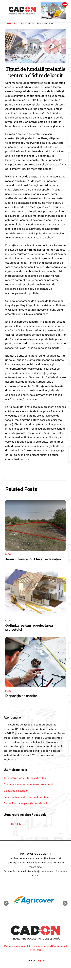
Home (12, 23)
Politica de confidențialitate (17, 946)
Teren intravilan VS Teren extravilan (33, 559)
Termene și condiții (42, 946)
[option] (37, 902)
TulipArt (40, 960)
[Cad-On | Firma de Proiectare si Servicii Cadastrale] (35, 17)
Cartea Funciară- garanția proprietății (25, 803)
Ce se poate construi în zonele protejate (27, 797)
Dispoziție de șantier (21, 696)
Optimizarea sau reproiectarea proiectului (28, 784)
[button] (6, 903)
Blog (20, 23)
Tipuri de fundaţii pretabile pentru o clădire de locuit (35, 72)
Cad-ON (16, 824)
